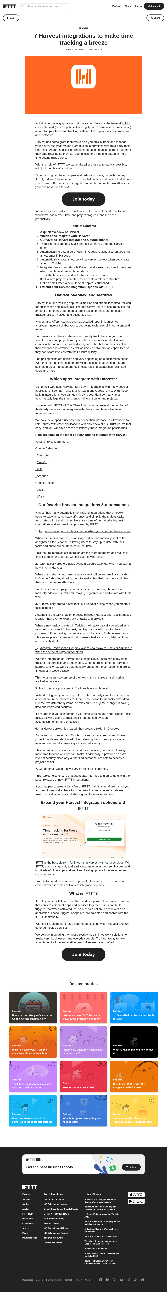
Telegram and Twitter (53, 1238)
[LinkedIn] (108, 1280)
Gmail (41, 462)
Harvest (40, 142)
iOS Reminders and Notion (56, 1228)
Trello (38, 469)
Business (83, 28)
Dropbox (42, 476)
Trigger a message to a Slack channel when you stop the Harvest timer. (85, 531)
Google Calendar (46, 448)
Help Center (27, 1219)
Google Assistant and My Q (56, 1214)
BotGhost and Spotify (54, 1219)
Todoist (40, 489)
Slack (40, 496)
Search (25, 1228)
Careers (39, 1280)
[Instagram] (114, 1280)
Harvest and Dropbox (68, 735)
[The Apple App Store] (136, 1195)
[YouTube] (121, 1280)
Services (26, 1199)
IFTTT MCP (27, 1214)
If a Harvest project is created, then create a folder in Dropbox (78, 728)
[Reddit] (142, 1280)
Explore (116, 6)
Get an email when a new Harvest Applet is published (73, 768)
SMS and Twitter (51, 1223)
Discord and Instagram (54, 1199)
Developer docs (29, 1238)
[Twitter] (128, 1280)
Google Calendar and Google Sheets (61, 1209)
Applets (26, 1209)
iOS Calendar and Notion (55, 1204)
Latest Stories (92, 1194)
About (87, 1280)
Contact (68, 1280)
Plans (128, 6)
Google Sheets (45, 482)
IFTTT (126, 123)
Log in (138, 6)
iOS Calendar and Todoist (56, 1233)
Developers (27, 1280)
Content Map (28, 1223)
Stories (25, 1204)
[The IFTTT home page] (9, 6)
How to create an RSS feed (96, 1249)
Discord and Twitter (53, 1243)
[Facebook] (101, 1280)
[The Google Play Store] (136, 1202)
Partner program (53, 1280)
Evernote (43, 455)
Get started (154, 6)
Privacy (78, 1280)
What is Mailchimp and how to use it (100, 1236)
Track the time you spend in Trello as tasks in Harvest (73, 688)
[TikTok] (135, 1280)
